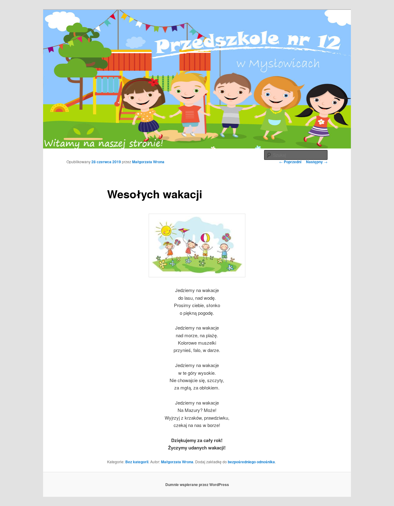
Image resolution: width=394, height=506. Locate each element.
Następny (317, 161)
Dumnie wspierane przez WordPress (197, 484)
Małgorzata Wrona (148, 161)
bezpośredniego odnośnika (251, 461)
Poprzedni (290, 161)
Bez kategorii (136, 461)
